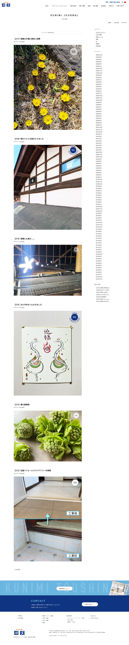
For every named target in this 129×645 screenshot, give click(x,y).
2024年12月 (99, 68)
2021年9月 (99, 134)
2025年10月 (99, 55)
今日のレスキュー (100, 32)
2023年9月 (99, 102)
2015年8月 (99, 258)
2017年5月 (99, 238)
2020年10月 (99, 156)
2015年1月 (99, 274)
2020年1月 (99, 177)
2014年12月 (99, 276)
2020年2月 (99, 175)
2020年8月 (99, 161)
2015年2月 (99, 272)
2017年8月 (99, 231)
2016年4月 (99, 252)
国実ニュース (99, 37)
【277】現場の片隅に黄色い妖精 (27, 38)
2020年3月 (99, 172)
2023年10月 (99, 100)
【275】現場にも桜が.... (102, 292)
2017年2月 (99, 245)
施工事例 (95, 6)
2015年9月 (99, 256)
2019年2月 (99, 202)
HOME (47, 6)
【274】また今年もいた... (103, 294)
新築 (89, 6)
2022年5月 (99, 116)
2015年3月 (99, 270)
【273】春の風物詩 (21, 404)
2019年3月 (99, 199)
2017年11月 (99, 224)
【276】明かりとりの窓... (103, 290)
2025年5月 (99, 59)
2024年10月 (99, 73)
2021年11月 (99, 129)
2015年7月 (99, 261)
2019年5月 (99, 195)
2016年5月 (99, 249)
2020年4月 (99, 170)
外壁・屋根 (82, 6)
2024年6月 (99, 82)
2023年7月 (99, 107)
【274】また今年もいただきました (28, 304)
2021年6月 (99, 141)
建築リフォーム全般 (47, 616)
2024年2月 (99, 91)
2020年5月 (99, 168)
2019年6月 (99, 193)
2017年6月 (99, 236)
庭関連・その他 (71, 622)
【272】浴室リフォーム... (103, 299)
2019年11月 (99, 181)
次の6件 (18, 569)
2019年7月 (99, 190)
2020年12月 (99, 152)
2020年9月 (99, 159)
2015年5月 (99, 265)
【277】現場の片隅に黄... (103, 287)
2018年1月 (99, 220)
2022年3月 (99, 120)
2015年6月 (99, 263)
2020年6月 (99, 166)
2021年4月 (99, 145)
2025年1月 (99, 66)
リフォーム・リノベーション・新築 (75, 618)
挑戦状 (97, 44)
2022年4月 (99, 118)
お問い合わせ (120, 6)
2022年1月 (99, 125)
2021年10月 (99, 132)
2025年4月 (99, 61)
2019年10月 (99, 184)
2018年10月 (99, 211)
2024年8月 (99, 77)
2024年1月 (99, 93)
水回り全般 (73, 6)
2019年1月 (99, 204)
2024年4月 (99, 86)
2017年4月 (99, 240)
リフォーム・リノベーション (59, 6)
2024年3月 (99, 89)
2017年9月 (99, 229)
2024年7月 (99, 79)
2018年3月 (99, 215)
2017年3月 (99, 242)
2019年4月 (99, 197)
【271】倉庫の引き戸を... (103, 301)
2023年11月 (99, 98)
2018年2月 (99, 218)
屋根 (97, 39)
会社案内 (103, 6)
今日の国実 (116, 22)
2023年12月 (99, 95)
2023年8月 (99, 104)
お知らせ (111, 6)
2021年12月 (99, 127)
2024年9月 (99, 75)
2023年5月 (99, 111)
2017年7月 (99, 233)
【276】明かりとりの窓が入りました (29, 138)
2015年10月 (99, 254)
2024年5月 (99, 84)
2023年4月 (99, 113)
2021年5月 (99, 143)
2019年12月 (99, 179)
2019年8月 (99, 188)
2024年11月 (99, 70)
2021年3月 (99, 147)
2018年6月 (99, 213)
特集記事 (98, 46)
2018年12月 (99, 206)
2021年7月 (99, 138)
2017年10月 (99, 227)
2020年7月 (99, 163)
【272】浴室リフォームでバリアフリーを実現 (32, 470)
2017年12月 (99, 222)
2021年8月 (99, 136)
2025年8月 (99, 57)
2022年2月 (99, 122)
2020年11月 (99, 154)
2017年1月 (99, 247)
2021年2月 (99, 150)
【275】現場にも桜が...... (24, 238)
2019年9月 (99, 186)
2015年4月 (99, 267)
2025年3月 (99, 64)
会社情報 (20, 618)
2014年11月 (99, 279)
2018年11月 (99, 209)
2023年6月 (99, 109)
